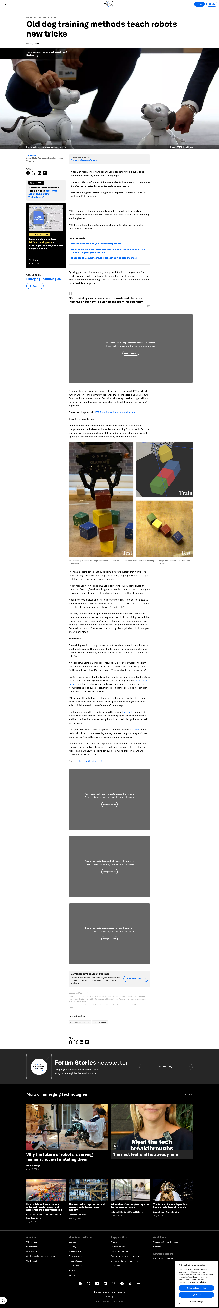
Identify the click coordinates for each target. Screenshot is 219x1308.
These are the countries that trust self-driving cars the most (104, 258)
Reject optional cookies (196, 1288)
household (127, 712)
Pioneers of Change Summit (84, 160)
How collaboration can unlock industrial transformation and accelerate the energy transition (44, 1207)
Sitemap (110, 1296)
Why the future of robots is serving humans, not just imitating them (59, 1157)
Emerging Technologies (41, 17)
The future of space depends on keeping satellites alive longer (170, 1205)
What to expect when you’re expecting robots (96, 243)
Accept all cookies (196, 1295)
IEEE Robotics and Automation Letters (115, 412)
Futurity (32, 55)
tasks (136, 729)
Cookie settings (196, 1302)
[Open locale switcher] (3, 1300)
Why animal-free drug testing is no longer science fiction (130, 1205)
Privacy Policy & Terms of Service (109, 1292)
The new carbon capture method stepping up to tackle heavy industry (87, 1207)
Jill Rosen (31, 155)
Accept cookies (130, 353)
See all (188, 1094)
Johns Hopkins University (90, 761)
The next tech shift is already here (145, 1154)
